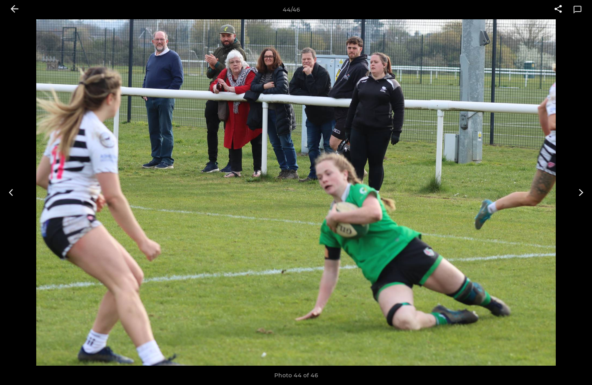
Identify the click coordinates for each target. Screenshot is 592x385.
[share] (558, 9)
